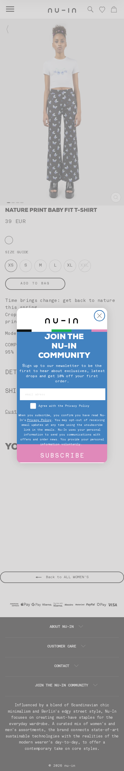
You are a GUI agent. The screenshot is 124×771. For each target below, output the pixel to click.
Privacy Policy (39, 420)
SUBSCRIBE (62, 456)
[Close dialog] (99, 315)
